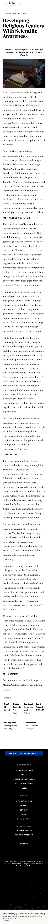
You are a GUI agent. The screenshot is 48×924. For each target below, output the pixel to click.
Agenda (24, 805)
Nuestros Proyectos (24, 779)
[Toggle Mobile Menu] (45, 4)
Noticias (24, 810)
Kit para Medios (24, 801)
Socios (24, 788)
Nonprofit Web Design (20, 864)
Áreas (24, 775)
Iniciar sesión (24, 819)
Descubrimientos (24, 783)
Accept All (7, 920)
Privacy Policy (26, 866)
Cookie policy (12, 918)
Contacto (24, 814)
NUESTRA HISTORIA (24, 770)
